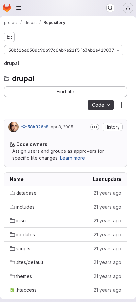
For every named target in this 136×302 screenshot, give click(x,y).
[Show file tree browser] (9, 37)
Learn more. (73, 158)
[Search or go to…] (110, 8)
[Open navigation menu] (19, 8)
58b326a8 (37, 126)
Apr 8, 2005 (62, 126)
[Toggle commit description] (94, 127)
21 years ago (107, 193)
